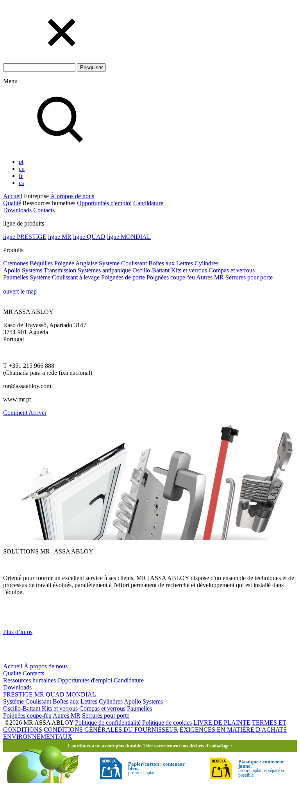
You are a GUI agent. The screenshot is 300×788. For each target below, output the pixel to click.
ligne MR (59, 236)
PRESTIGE (18, 694)
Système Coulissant (123, 263)
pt (21, 161)
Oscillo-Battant (151, 270)
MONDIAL (81, 694)
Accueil (12, 196)
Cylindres (206, 263)
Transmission (61, 270)
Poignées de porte (123, 277)
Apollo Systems (23, 270)
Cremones (16, 263)
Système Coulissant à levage (65, 277)
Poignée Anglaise (76, 263)
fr (21, 175)
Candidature (148, 203)
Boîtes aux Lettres (171, 263)
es (21, 182)
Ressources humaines (29, 680)
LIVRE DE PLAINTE (221, 722)
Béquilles (42, 263)
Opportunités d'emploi (104, 203)
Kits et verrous (190, 270)
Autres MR (210, 277)
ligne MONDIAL (129, 236)
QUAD (56, 694)
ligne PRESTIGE (24, 236)
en (22, 168)
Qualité (12, 203)
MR (40, 694)
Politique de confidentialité (108, 722)
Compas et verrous (232, 270)
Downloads (17, 210)
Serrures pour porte (249, 277)
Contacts (44, 210)
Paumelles (16, 277)
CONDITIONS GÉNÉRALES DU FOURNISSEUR (111, 729)
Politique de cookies (167, 722)
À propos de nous (72, 196)
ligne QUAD (89, 236)
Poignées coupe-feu (171, 277)
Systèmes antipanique (105, 270)
